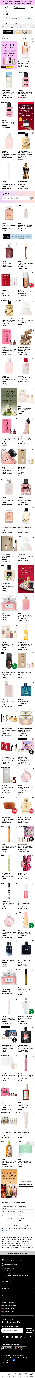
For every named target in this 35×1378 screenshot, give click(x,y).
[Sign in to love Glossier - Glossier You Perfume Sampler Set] (16, 272)
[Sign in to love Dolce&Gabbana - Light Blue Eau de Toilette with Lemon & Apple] (16, 72)
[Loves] (29, 7)
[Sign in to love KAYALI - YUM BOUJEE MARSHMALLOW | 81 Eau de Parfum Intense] (16, 133)
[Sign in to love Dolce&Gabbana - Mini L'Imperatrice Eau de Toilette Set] (16, 537)
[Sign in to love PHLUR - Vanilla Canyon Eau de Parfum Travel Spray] (33, 970)
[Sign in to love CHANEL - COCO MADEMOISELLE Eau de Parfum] (16, 508)
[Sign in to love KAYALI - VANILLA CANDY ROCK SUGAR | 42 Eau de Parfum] (33, 596)
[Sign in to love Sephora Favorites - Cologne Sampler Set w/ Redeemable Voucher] (16, 1027)
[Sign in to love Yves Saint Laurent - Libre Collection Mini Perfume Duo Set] (16, 710)
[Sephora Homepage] (6, 7)
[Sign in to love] (33, 72)
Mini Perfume (19, 1243)
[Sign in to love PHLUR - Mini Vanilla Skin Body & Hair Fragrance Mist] (33, 272)
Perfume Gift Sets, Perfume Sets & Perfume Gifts (16, 1240)
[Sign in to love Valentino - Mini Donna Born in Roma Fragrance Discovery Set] (16, 1084)
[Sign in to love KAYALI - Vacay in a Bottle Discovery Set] (16, 1056)
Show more (4, 1230)
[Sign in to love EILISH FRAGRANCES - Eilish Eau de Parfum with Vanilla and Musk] (33, 330)
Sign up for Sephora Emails (10, 1326)
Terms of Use (13, 1358)
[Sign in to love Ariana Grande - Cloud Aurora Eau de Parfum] (33, 537)
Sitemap (28, 1358)
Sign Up (29, 1330)
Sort (7, 27)
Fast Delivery (24, 27)
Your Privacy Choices (6, 1360)
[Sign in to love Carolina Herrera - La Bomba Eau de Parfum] (33, 855)
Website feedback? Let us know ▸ (17, 1253)
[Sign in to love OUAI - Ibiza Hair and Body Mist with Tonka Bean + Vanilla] (33, 1084)
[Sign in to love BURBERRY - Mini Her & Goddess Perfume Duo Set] (33, 653)
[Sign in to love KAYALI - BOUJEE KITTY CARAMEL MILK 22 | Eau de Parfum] (16, 479)
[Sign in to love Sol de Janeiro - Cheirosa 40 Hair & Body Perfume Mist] (33, 884)
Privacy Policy (5, 1358)
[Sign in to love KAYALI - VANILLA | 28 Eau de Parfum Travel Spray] (33, 244)
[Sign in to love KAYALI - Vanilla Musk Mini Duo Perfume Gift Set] (16, 624)
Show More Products (25, 1185)
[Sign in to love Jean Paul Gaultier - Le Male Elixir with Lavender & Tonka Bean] (33, 163)
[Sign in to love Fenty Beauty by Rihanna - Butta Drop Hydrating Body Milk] (33, 998)
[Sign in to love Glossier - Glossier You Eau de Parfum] (33, 358)
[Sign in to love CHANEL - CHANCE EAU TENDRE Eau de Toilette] (16, 912)
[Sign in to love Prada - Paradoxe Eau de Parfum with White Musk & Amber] (16, 449)
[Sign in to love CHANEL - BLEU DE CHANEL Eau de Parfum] (33, 941)
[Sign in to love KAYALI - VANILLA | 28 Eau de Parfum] (16, 244)
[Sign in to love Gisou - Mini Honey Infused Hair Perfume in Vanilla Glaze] (33, 912)
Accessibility (21, 1358)
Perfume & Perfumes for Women (14, 1239)
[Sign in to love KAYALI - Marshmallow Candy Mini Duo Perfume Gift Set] (33, 388)
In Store (15, 27)
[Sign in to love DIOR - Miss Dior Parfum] (16, 970)
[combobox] (19, 7)
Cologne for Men (18, 1237)
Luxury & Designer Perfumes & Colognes (20, 1247)
